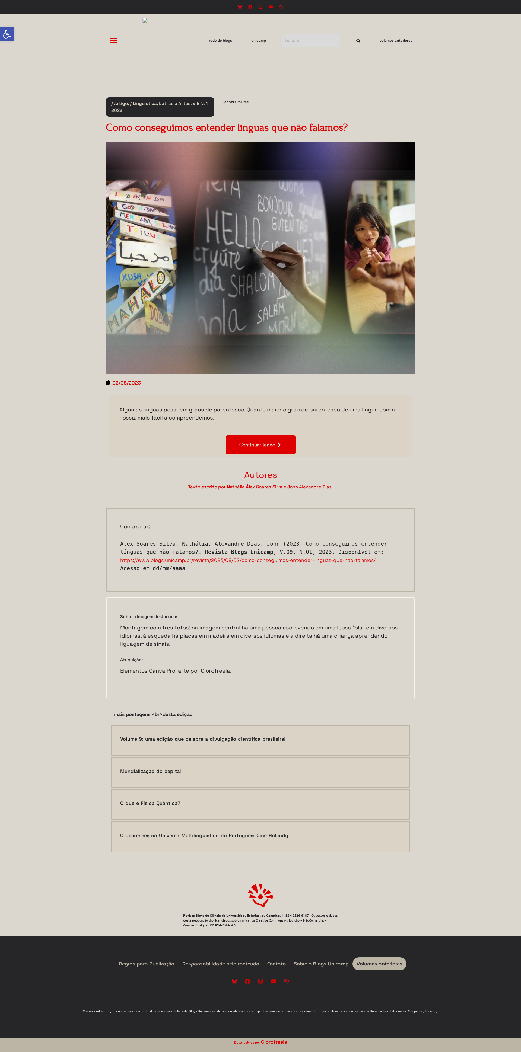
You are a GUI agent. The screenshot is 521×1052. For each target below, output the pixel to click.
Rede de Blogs (220, 40)
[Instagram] (260, 7)
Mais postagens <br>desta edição (153, 714)
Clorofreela (274, 1042)
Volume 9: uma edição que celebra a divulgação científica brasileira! (202, 739)
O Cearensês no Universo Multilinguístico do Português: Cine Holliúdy (204, 835)
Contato (276, 964)
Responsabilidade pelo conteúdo (220, 964)
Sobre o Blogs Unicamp (321, 964)
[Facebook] (250, 7)
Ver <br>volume (236, 102)
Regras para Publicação (146, 964)
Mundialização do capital (150, 771)
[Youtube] (271, 7)
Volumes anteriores (396, 40)
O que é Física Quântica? (150, 803)
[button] (7, 34)
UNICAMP (258, 40)
